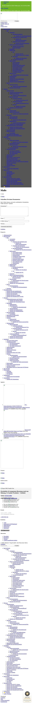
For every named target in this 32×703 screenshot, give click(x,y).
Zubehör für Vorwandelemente (17, 79)
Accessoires (12, 77)
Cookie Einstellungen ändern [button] (10, 540)
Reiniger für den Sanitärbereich (17, 81)
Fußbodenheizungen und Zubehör (15, 125)
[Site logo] (9, 19)
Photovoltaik (7, 370)
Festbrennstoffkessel (14, 93)
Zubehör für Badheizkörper (19, 122)
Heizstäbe (9, 175)
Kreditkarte (6, 501)
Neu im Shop (7, 368)
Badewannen (13, 60)
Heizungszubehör (11, 131)
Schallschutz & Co (14, 80)
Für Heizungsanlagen (15, 150)
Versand (5, 539)
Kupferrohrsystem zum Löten (13, 160)
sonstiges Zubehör (11, 165)
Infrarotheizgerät (13, 118)
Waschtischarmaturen (17, 34)
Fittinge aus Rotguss (11, 162)
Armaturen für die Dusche (19, 41)
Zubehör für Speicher (20, 106)
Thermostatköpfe (13, 116)
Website (2, 223)
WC (13, 52)
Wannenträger (16, 64)
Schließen (3, 229)
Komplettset (9, 171)
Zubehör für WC (19, 53)
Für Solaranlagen (14, 153)
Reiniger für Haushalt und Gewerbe (15, 184)
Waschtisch (15, 56)
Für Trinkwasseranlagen (15, 152)
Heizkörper (9, 115)
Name (2, 218)
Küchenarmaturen (14, 84)
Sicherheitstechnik (11, 130)
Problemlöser (7, 375)
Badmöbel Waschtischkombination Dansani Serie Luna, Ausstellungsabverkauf (17, 435)
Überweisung (7, 499)
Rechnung (6, 500)
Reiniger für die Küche (15, 87)
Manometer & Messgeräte (13, 134)
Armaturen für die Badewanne (20, 37)
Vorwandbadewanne (17, 261)
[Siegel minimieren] (30, 693)
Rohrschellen (10, 156)
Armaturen (12, 32)
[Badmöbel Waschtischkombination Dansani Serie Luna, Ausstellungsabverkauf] (15, 433)
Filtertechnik (9, 164)
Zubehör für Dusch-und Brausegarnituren (18, 47)
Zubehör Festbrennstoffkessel (19, 95)
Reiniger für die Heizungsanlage (14, 135)
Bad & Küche (7, 236)
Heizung (6, 297)
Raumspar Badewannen (18, 70)
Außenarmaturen (10, 154)
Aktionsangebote (8, 235)
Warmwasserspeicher (14, 112)
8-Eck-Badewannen (17, 69)
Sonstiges (9, 288)
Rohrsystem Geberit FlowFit (13, 157)
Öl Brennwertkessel (17, 98)
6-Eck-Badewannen (17, 68)
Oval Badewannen (17, 72)
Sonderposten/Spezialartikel (13, 376)
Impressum (6, 528)
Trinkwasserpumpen (14, 140)
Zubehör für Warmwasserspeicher (20, 113)
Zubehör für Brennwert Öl (21, 100)
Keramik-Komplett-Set (18, 59)
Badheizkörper (13, 76)
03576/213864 (8, 495)
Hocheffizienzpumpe (14, 143)
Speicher (15, 104)
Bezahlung (6, 537)
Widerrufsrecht (7, 525)
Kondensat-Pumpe (14, 147)
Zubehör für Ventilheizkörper (16, 124)
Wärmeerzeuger (10, 90)
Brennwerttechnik (14, 96)
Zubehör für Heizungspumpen (20, 146)
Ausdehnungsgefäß (11, 149)
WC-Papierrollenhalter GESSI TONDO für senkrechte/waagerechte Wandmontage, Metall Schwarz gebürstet (17, 406)
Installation (6, 339)
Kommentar (4, 206)
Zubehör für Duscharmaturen (22, 43)
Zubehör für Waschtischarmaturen (23, 36)
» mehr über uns (4, 517)
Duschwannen (13, 73)
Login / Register (7, 693)
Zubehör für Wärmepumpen (16, 107)
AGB (5, 522)
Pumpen (8, 138)
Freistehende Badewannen (19, 65)
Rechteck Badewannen (18, 66)
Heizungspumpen (14, 144)
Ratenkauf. (6, 505)
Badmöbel (12, 49)
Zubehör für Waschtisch (21, 58)
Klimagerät (9, 351)
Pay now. (6, 504)
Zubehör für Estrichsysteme (16, 127)
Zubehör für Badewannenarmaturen (20, 39)
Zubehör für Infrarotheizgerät (19, 119)
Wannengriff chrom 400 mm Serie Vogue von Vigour (17, 430)
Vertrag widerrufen (5, 530)
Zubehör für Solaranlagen (13, 168)
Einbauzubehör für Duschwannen (20, 75)
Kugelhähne (12, 133)
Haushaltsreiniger (8, 289)
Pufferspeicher (13, 110)
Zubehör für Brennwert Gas (22, 103)
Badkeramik (12, 50)
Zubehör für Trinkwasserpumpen (20, 142)
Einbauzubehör (16, 62)
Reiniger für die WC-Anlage (22, 55)
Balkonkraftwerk (11, 173)
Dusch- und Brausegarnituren (16, 44)
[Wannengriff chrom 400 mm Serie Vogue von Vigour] (14, 429)
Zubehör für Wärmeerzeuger (16, 92)
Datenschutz (6, 526)
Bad (7, 30)
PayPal (5, 497)
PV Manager (10, 174)
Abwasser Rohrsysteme (12, 158)
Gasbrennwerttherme (17, 101)
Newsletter (6, 536)
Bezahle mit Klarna (8, 507)
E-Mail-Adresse (5, 221)
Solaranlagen (7, 378)
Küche (8, 83)
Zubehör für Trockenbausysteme (17, 128)
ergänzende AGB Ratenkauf (10, 524)
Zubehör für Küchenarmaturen (20, 86)
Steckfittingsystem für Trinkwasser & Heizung (17, 161)
